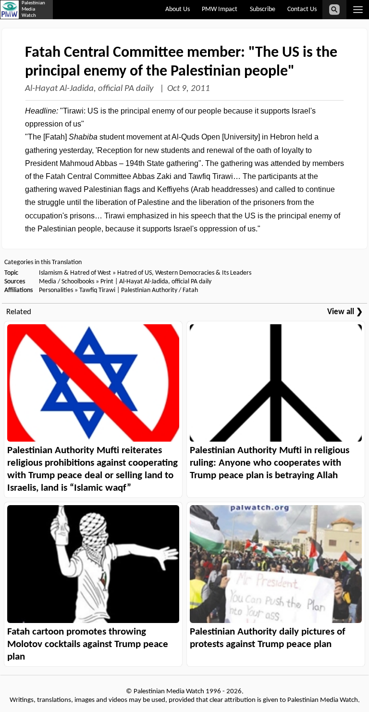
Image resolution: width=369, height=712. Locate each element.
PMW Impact (219, 9)
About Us (177, 9)
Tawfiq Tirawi (97, 290)
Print (106, 281)
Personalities (56, 290)
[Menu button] (357, 9)
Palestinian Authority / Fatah (159, 290)
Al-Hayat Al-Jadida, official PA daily (90, 88)
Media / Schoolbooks (66, 281)
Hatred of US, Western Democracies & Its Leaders (184, 273)
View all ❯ (345, 312)
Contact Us (302, 9)
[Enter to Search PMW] (334, 9)
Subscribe (262, 9)
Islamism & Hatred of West (75, 273)
